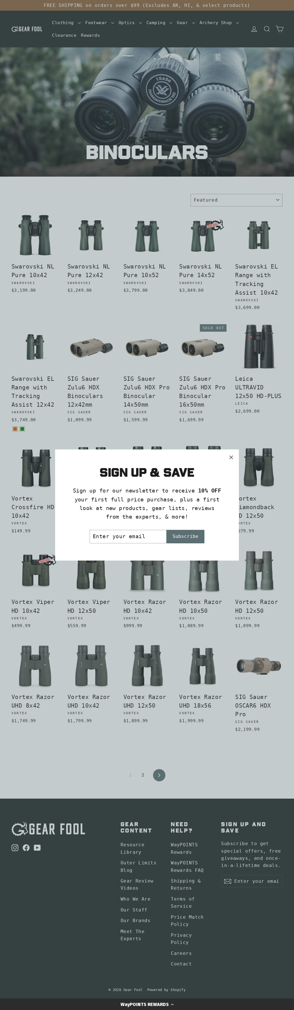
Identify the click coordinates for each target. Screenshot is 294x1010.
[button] (147, 1004)
